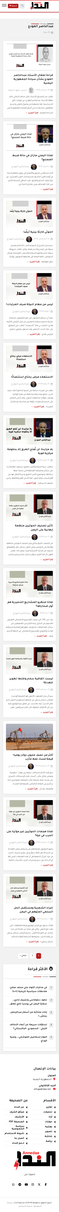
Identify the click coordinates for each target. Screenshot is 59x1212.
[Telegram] (20, 1184)
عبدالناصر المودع (20, 167)
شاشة (48, 1136)
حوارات (48, 1122)
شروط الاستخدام (14, 1133)
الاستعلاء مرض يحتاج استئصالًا (32, 377)
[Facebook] (45, 1184)
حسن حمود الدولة (17, 90)
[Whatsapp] (13, 1184)
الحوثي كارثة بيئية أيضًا (38, 232)
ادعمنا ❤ (13, 6)
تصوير (48, 1131)
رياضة (49, 1141)
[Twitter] (39, 1184)
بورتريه (48, 1127)
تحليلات (47, 1112)
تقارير (49, 1107)
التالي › (23, 956)
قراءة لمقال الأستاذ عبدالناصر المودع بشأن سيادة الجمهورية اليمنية (33, 79)
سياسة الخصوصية (18, 1127)
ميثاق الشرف (17, 1112)
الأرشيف (19, 1117)
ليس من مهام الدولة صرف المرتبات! (29, 304)
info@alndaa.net (42, 1089)
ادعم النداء (18, 1143)
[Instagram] (33, 1184)
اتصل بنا (19, 1138)
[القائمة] (4, 6)
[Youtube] (26, 1184)
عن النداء (19, 1107)
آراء (50, 1117)
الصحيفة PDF (16, 1122)
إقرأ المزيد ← (31, 113)
